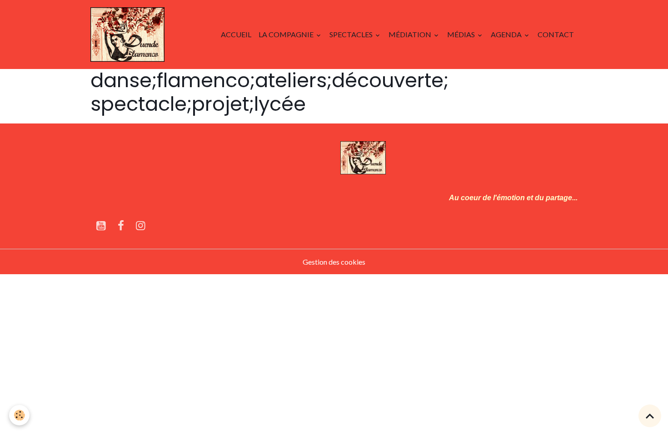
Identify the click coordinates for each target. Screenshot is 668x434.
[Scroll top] (649, 415)
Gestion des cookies (334, 261)
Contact (556, 34)
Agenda (507, 34)
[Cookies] (19, 415)
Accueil (236, 34)
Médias (461, 34)
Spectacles (351, 34)
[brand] (129, 34)
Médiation (411, 34)
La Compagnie (287, 34)
